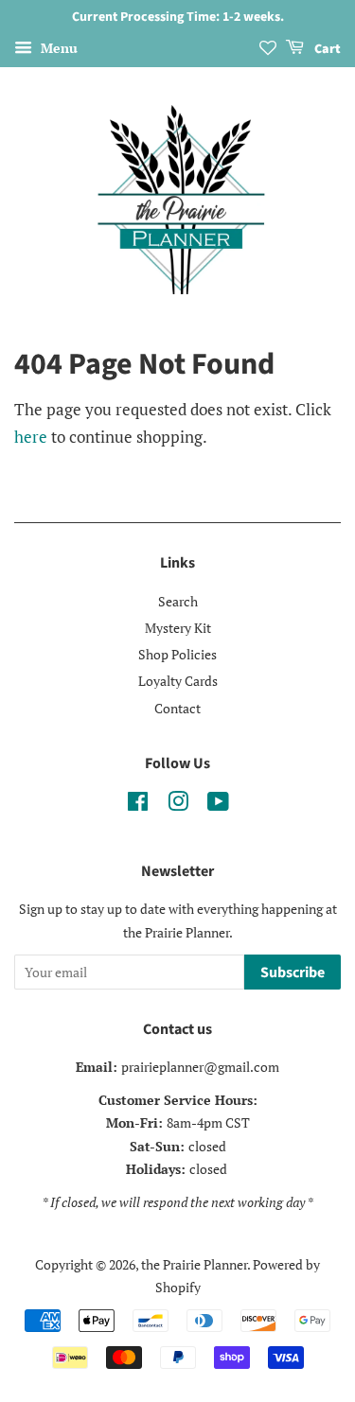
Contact (177, 708)
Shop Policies (177, 654)
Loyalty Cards (178, 681)
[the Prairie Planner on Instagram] (178, 805)
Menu (57, 48)
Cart (326, 49)
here (30, 436)
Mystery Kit (178, 628)
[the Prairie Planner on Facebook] (138, 805)
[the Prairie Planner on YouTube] (218, 805)
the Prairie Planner (194, 1264)
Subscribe (292, 972)
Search (178, 601)
